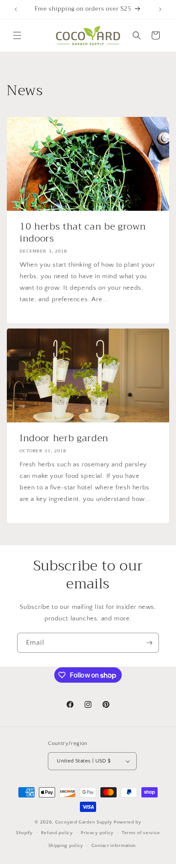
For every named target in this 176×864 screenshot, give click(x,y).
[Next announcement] (160, 9)
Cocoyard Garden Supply (83, 822)
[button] (17, 35)
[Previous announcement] (15, 9)
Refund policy (57, 832)
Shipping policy (66, 845)
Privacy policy (97, 832)
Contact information (113, 845)
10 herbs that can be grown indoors (83, 232)
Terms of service (141, 832)
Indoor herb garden (64, 438)
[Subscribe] (149, 643)
